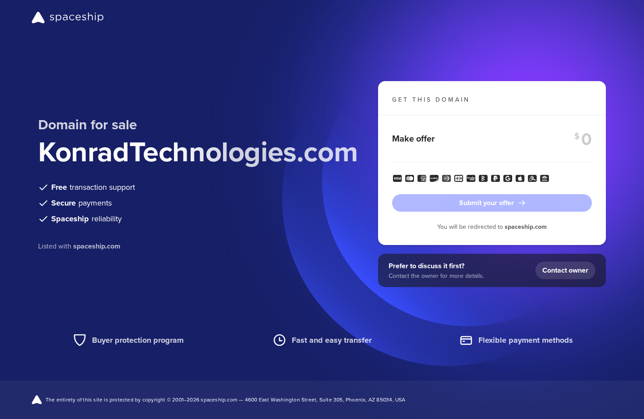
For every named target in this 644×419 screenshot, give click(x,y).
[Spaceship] (68, 17)
